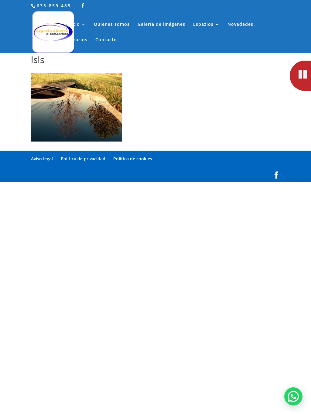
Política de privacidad (83, 159)
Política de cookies (132, 159)
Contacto (106, 40)
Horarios (77, 40)
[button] (293, 396)
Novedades (240, 24)
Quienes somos (112, 24)
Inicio (73, 24)
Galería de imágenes (161, 24)
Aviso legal (42, 159)
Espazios (203, 24)
